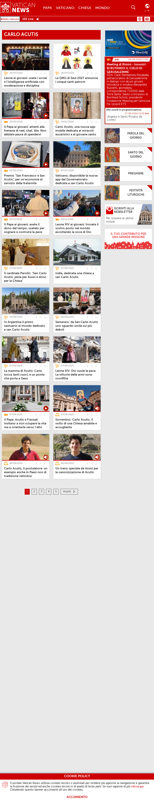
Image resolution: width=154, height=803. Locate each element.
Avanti (67, 491)
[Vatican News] (20, 8)
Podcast (139, 19)
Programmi (147, 19)
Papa (47, 8)
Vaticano (65, 8)
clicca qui (137, 786)
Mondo (102, 8)
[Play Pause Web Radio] (38, 19)
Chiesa (84, 8)
